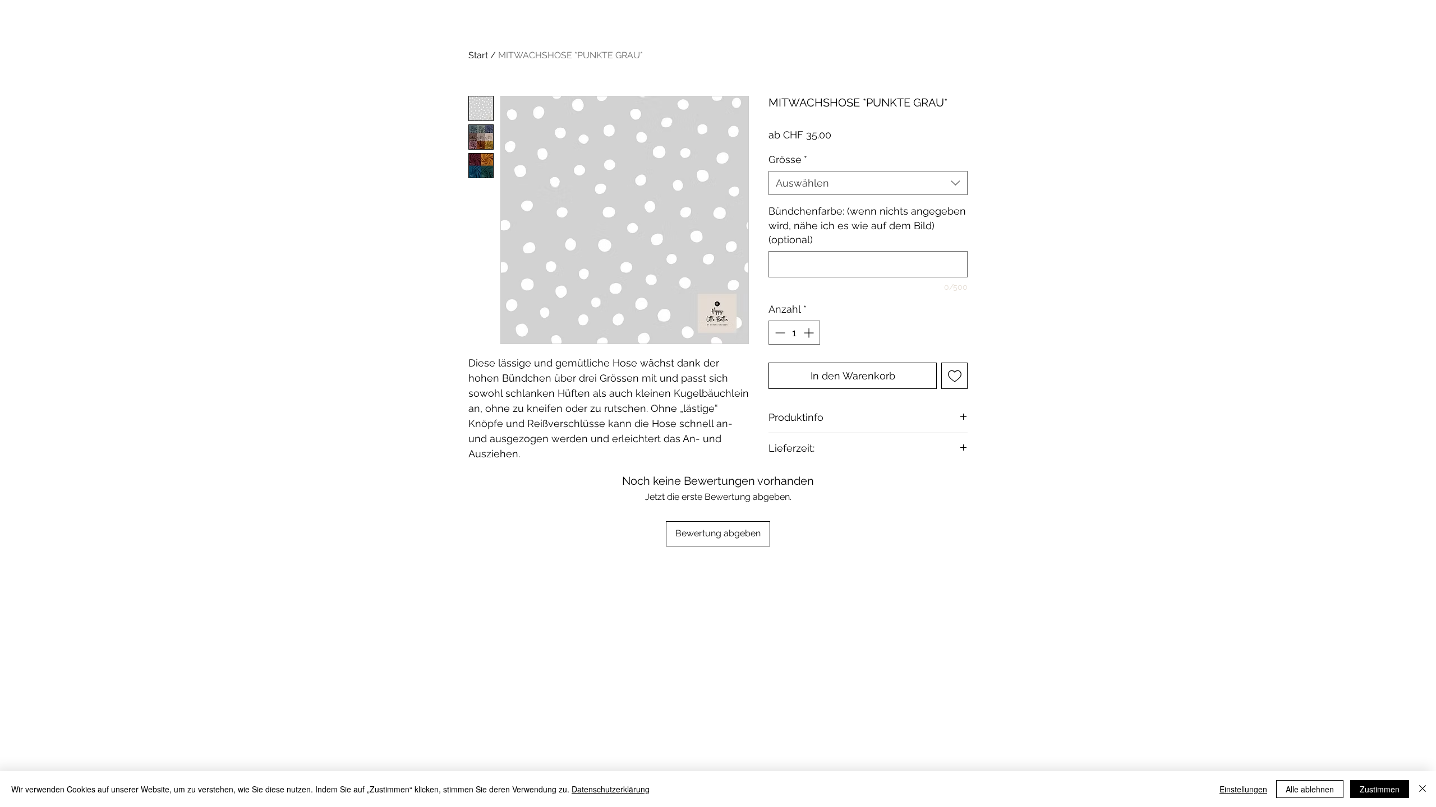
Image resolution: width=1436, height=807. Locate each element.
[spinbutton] (794, 332)
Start (478, 55)
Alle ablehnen (1310, 789)
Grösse (787, 159)
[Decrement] (779, 332)
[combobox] (868, 183)
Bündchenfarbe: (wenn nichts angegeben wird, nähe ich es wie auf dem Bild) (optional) (867, 225)
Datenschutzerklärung (611, 789)
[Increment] (809, 332)
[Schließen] (1422, 789)
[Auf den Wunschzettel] (954, 376)
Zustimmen (1380, 789)
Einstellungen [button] (1243, 789)
